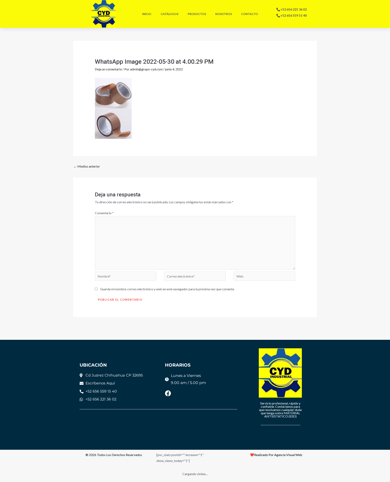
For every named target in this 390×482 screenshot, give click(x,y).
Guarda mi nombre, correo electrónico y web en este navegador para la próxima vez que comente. (167, 289)
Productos (197, 14)
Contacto (249, 14)
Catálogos (169, 14)
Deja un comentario (108, 69)
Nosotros (223, 14)
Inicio (146, 14)
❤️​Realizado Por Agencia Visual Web (276, 455)
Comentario (104, 213)
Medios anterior (87, 166)
